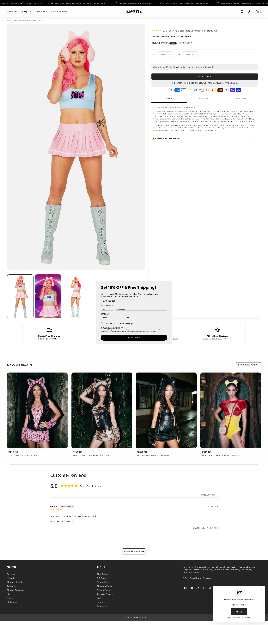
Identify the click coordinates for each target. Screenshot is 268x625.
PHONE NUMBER (107, 305)
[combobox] (107, 309)
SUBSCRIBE (134, 337)
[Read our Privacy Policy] (165, 328)
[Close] (168, 284)
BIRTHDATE (105, 314)
